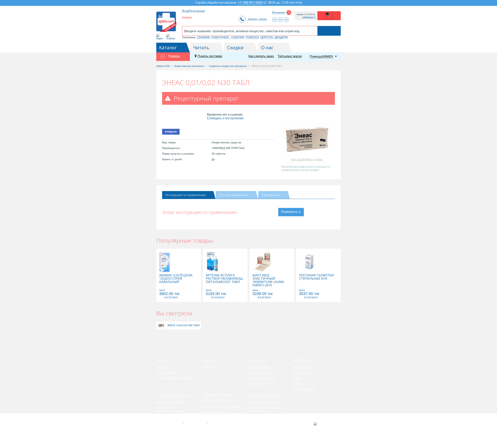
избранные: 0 (308, 17)
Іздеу (296, 378)
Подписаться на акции (170, 402)
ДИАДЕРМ (281, 37)
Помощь (257, 360)
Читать (201, 47)
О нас (267, 47)
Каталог (168, 47)
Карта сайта (219, 423)
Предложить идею (167, 416)
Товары (161, 367)
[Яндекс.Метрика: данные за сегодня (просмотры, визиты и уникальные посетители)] (325, 423)
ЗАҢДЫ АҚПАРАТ (266, 395)
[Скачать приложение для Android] (171, 37)
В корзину (171, 297)
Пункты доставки (210, 56)
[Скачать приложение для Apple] (160, 37)
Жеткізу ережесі (303, 372)
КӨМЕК (301, 360)
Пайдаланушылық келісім (264, 402)
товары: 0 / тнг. (305, 14)
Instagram (171, 131)
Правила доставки (259, 372)
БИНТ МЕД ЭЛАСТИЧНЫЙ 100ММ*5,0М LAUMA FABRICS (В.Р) (268, 280)
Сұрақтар (299, 383)
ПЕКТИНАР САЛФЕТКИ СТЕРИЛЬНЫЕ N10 (316, 277)
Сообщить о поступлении (225, 118)
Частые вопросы (258, 383)
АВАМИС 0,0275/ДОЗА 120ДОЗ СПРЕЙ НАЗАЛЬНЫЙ (175, 279)
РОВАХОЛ (252, 37)
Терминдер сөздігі (304, 389)
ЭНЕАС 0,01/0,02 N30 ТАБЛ (183, 325)
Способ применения (233, 195)
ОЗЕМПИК (237, 37)
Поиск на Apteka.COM (261, 378)
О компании (194, 423)
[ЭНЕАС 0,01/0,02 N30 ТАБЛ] (161, 325)
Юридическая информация (217, 397)
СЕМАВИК (203, 37)
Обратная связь (173, 395)
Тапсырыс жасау (290, 56)
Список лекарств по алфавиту (175, 378)
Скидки (235, 47)
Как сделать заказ (261, 56)
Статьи (206, 367)
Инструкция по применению (185, 195)
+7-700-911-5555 (250, 3)
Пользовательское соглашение (221, 406)
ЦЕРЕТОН (266, 37)
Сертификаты (270, 195)
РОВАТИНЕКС (220, 37)
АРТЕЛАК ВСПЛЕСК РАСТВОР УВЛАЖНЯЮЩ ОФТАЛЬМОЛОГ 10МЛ (224, 279)
